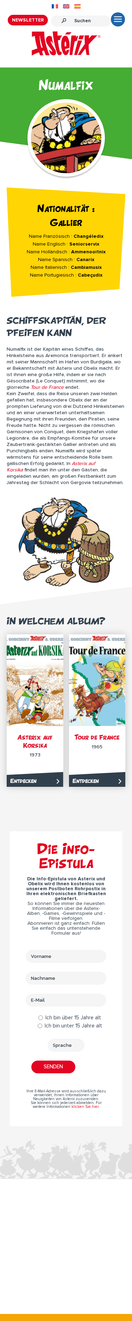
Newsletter (28, 20)
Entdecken (23, 780)
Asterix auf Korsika (34, 741)
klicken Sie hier (85, 1107)
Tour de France (97, 737)
